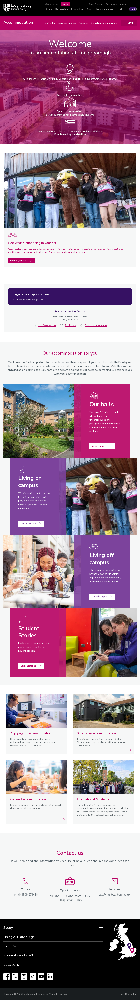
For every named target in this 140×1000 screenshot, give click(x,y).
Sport (90, 9)
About (122, 9)
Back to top (131, 994)
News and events (106, 9)
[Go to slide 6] (71, 273)
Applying (83, 23)
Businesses (111, 4)
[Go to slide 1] (54, 273)
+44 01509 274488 (47, 325)
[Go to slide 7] (75, 273)
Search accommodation (104, 23)
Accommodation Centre (96, 325)
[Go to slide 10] (85, 273)
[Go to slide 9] (82, 273)
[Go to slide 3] (61, 273)
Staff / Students (96, 4)
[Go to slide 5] (68, 273)
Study (48, 9)
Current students (66, 23)
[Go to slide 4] (65, 273)
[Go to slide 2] (58, 273)
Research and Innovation (69, 9)
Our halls (50, 23)
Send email (70, 325)
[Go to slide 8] (78, 273)
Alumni (122, 4)
